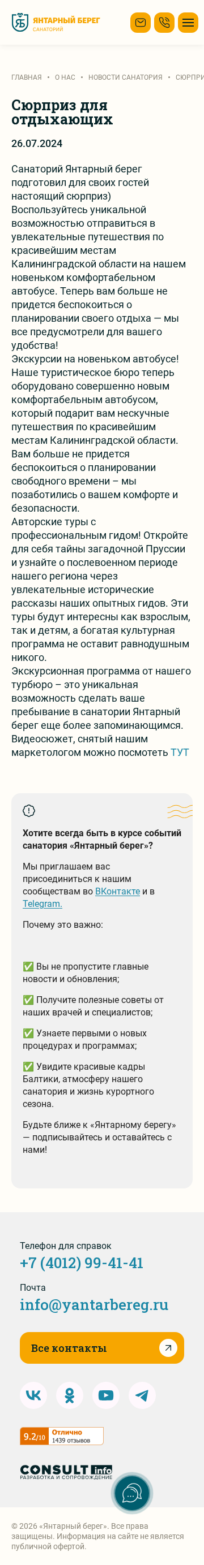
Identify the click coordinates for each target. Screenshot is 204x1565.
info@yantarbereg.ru (94, 1304)
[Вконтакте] (33, 1395)
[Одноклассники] (69, 1395)
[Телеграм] (142, 1395)
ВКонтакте (117, 891)
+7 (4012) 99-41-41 (81, 1262)
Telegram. (42, 903)
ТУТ (180, 752)
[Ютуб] (106, 1395)
